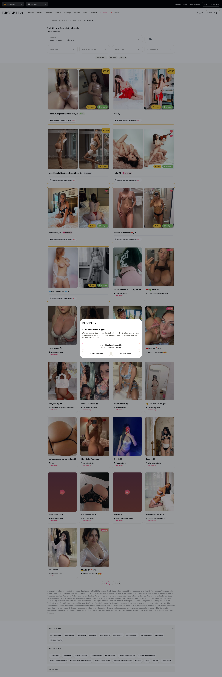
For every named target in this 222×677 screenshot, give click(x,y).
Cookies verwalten (96, 353)
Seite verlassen (125, 353)
